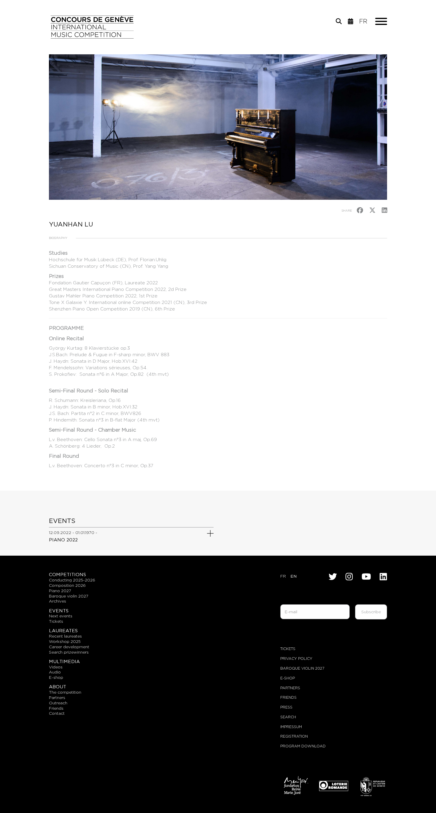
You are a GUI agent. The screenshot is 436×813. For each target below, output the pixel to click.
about (57, 687)
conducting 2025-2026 (72, 580)
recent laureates (65, 636)
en (293, 576)
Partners (290, 688)
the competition (65, 692)
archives (57, 601)
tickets (56, 621)
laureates (63, 630)
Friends (288, 697)
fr (363, 21)
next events (60, 616)
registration (294, 736)
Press (286, 707)
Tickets (287, 648)
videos (56, 667)
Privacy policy (296, 658)
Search (288, 717)
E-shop (56, 677)
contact (57, 713)
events (59, 611)
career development (69, 646)
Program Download (303, 746)
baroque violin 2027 (68, 596)
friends (56, 708)
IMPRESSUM (291, 727)
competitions (67, 574)
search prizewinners (69, 652)
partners (57, 697)
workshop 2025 (65, 641)
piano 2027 (60, 590)
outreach (58, 703)
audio (55, 672)
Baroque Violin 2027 (302, 668)
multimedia (64, 661)
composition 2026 (67, 585)
